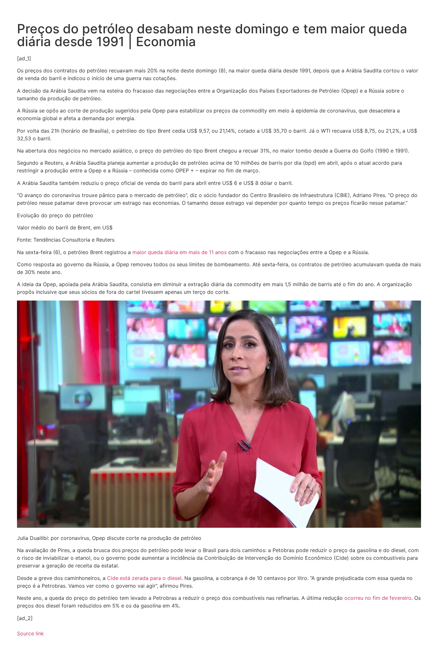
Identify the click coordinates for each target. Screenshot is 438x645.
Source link (30, 633)
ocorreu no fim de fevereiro (377, 598)
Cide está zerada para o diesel (144, 578)
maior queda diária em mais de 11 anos (179, 252)
